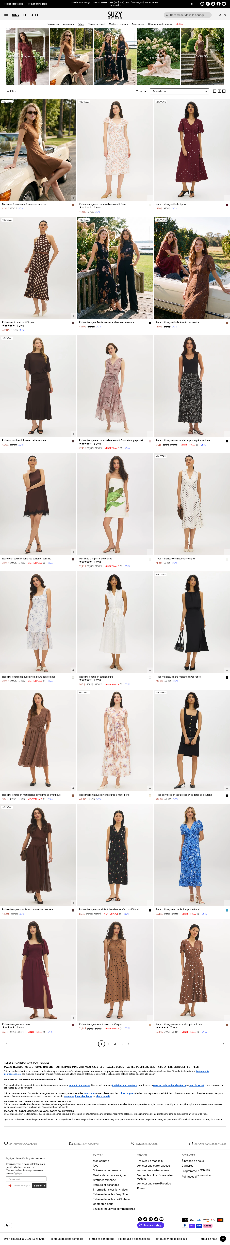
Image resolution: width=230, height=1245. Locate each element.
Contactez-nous (103, 1204)
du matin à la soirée (79, 1085)
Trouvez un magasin (150, 1161)
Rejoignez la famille (13, 3)
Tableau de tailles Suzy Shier (111, 1194)
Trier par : (142, 91)
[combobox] (188, 15)
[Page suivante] (223, 1044)
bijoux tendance (83, 1096)
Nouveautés (53, 24)
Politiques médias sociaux (170, 1238)
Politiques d (196, 1176)
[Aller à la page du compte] (220, 15)
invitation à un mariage (124, 1085)
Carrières (187, 1165)
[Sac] (224, 15)
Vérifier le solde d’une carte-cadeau (155, 1177)
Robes (81, 24)
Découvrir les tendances (160, 24)
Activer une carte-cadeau (153, 1170)
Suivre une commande (107, 1170)
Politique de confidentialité (66, 1238)
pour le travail (196, 1085)
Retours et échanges (106, 1184)
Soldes (179, 24)
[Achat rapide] (73, 198)
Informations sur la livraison (110, 1189)
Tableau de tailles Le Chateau (111, 1199)
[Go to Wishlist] (215, 15)
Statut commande (104, 1180)
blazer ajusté (103, 1096)
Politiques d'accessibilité (134, 1238)
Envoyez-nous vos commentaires (114, 1208)
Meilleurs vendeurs (118, 24)
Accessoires (138, 24)
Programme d (196, 1171)
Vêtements (68, 24)
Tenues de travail (96, 24)
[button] (66, 3)
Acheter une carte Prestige (154, 1183)
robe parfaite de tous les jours (169, 1085)
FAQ (95, 1165)
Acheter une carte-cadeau (153, 1165)
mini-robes (90, 1093)
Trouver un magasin (37, 3)
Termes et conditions (100, 1238)
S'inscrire (39, 1185)
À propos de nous (193, 1161)
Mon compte (101, 1161)
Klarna (141, 1188)
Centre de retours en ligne (109, 1175)
